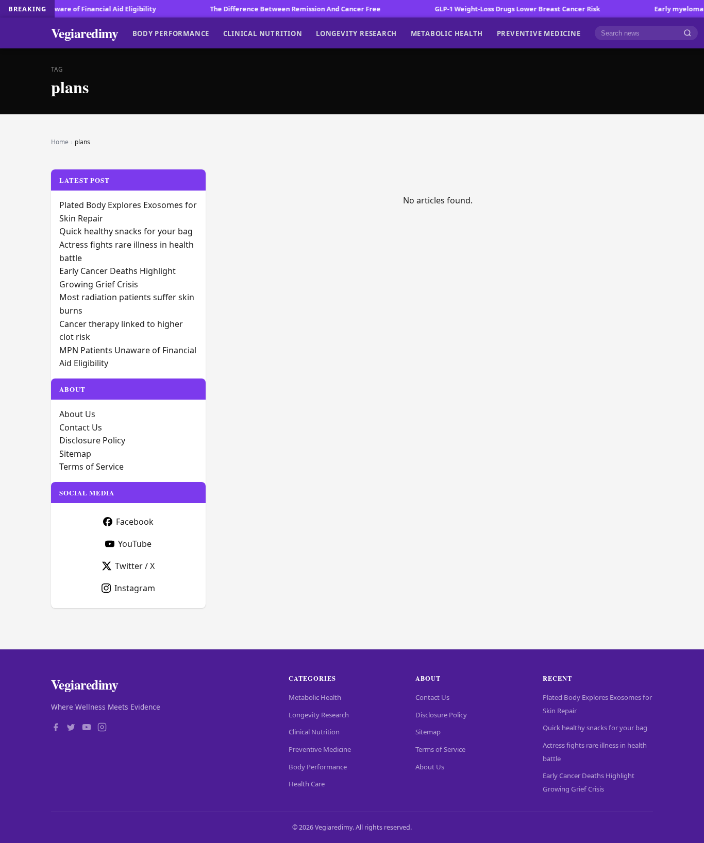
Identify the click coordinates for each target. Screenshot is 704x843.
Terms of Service (91, 466)
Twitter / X (135, 566)
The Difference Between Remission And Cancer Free (278, 8)
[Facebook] (55, 728)
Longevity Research (356, 33)
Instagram (134, 588)
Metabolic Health (447, 33)
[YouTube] (86, 728)
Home (60, 141)
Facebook (135, 521)
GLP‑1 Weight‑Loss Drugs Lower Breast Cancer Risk (500, 8)
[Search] (687, 33)
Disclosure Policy (92, 440)
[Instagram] (102, 728)
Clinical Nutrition (263, 33)
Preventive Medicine (539, 33)
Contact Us (80, 427)
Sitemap (75, 453)
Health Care (307, 783)
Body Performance (171, 33)
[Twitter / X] (71, 728)
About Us (77, 414)
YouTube (135, 543)
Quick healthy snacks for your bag (126, 231)
